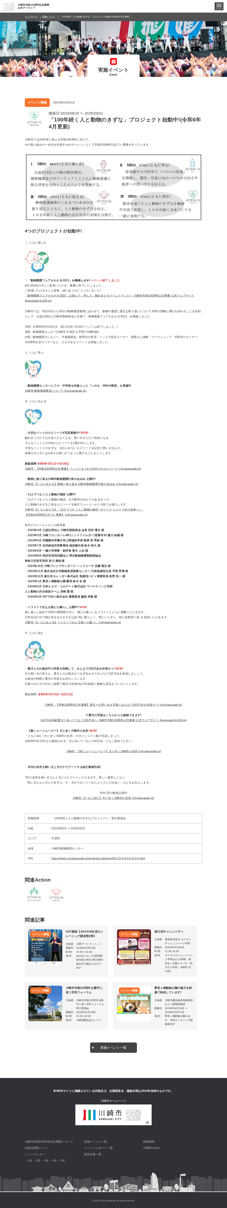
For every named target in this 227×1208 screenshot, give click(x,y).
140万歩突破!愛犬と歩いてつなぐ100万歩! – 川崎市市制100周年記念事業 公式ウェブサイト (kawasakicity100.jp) (113, 720)
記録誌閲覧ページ (36, 1147)
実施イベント (49, 16)
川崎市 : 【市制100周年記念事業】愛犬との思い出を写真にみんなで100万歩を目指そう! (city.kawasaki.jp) (113, 704)
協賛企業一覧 (92, 1154)
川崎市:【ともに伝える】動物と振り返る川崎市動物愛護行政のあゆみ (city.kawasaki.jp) (81, 484)
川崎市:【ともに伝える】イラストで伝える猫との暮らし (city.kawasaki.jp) (73, 622)
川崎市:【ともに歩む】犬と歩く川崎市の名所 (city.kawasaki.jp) (113, 798)
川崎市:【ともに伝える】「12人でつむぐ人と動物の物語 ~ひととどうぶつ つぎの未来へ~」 (84, 509)
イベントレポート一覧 (98, 1147)
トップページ (31, 16)
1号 (30, 1160)
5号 (62, 1160)
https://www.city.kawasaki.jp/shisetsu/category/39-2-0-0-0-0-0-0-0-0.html (98, 858)
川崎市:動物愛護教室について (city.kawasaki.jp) (55, 390)
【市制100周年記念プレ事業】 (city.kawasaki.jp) (56, 514)
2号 (38, 1160)
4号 (54, 1160)
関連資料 (149, 1141)
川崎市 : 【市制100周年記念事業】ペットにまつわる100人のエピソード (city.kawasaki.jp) (83, 468)
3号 (46, 1160)
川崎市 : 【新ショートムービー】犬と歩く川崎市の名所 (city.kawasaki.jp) (113, 751)
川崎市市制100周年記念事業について (49, 1141)
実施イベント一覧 (113, 1047)
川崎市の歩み (151, 1147)
